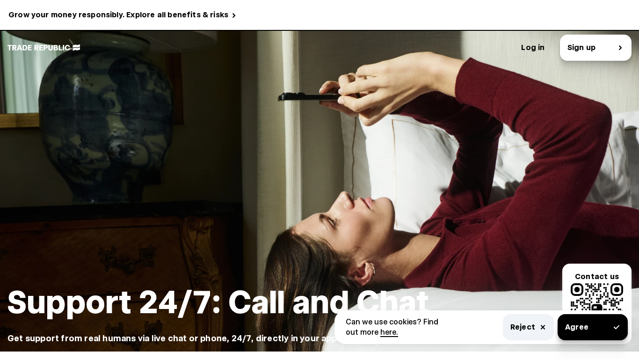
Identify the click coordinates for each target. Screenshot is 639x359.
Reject (522, 327)
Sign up (581, 47)
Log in (533, 47)
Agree (576, 327)
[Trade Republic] (43, 47)
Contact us (597, 276)
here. (389, 332)
